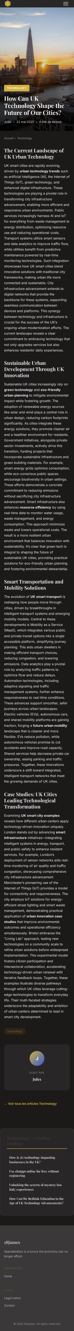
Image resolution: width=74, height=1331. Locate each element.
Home (8, 1276)
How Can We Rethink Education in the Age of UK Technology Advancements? (36, 1201)
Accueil (8, 138)
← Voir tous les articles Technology (30, 1104)
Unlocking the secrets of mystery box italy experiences (35, 1187)
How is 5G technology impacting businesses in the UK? (32, 1159)
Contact (9, 1305)
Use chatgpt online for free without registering (34, 1173)
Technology (17, 88)
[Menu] (66, 3)
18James (12, 1242)
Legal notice (12, 1298)
